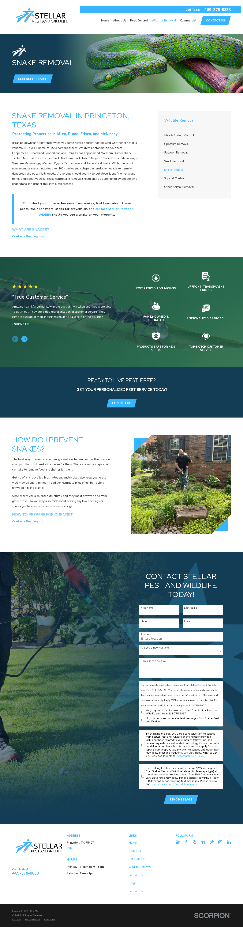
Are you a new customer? (156, 647)
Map (70, 848)
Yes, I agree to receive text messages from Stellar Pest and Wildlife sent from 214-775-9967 (182, 712)
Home (133, 843)
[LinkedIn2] (229, 842)
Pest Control (137, 859)
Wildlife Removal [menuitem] (164, 20)
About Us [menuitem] (119, 20)
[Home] (41, 17)
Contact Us (121, 403)
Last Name (190, 608)
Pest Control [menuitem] (139, 20)
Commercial (136, 875)
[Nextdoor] (203, 842)
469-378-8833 (217, 10)
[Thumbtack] (212, 842)
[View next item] (24, 339)
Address (146, 634)
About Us (135, 851)
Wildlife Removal (140, 867)
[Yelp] (195, 842)
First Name (147, 608)
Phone (144, 621)
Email (187, 621)
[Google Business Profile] (178, 842)
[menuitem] (194, 135)
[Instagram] (220, 842)
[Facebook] (186, 842)
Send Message (181, 799)
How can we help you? (154, 661)
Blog (132, 883)
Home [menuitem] (105, 20)
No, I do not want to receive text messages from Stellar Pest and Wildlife (182, 720)
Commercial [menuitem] (188, 20)
